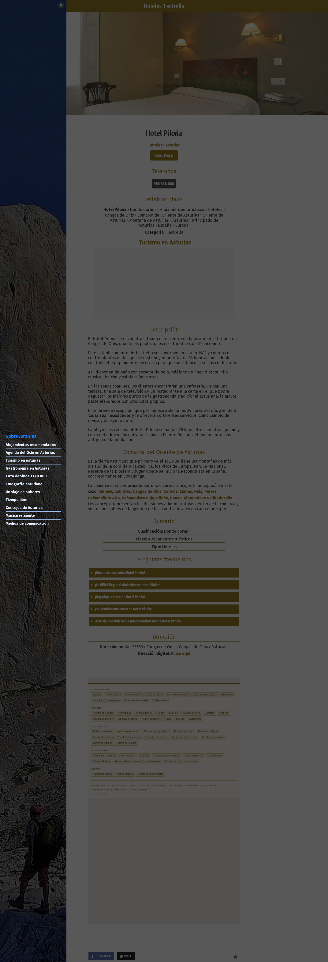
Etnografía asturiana (24, 484)
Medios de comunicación (27, 523)
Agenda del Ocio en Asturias (30, 452)
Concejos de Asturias (24, 507)
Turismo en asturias (23, 460)
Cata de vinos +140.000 (26, 476)
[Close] (61, 5)
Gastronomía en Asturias (28, 468)
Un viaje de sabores (23, 492)
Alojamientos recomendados (31, 444)
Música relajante (20, 515)
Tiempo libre (16, 499)
